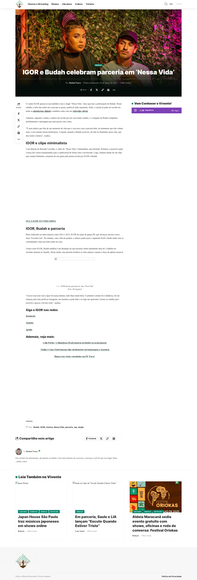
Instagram (30, 316)
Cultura (23, 511)
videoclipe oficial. (80, 111)
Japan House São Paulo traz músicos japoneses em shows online (38, 521)
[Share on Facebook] (91, 90)
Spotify (29, 330)
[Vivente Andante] (19, 4)
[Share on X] (96, 90)
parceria (69, 427)
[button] (166, 4)
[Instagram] (157, 110)
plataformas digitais (42, 111)
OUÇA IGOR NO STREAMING (41, 221)
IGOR (42, 427)
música (49, 427)
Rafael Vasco (75, 83)
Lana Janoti (79, 531)
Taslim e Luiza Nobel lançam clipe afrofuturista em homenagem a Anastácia (75, 349)
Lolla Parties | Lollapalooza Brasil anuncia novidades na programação (75, 343)
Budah (36, 427)
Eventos (33, 511)
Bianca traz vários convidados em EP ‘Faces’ (74, 356)
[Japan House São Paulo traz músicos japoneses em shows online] (41, 496)
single (81, 427)
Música (98, 65)
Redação (21, 531)
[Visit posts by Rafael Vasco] (18, 451)
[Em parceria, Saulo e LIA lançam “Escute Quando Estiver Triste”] (98, 496)
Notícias (54, 511)
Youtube (30, 323)
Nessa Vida (59, 427)
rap (75, 427)
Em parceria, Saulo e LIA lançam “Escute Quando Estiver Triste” (95, 521)
